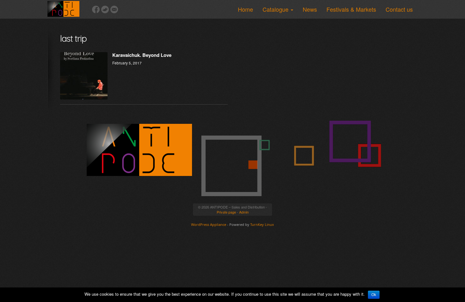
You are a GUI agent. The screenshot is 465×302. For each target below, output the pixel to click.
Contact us (399, 9)
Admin (244, 211)
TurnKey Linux (262, 224)
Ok (373, 295)
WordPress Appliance (208, 224)
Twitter (105, 9)
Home (245, 9)
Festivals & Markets (351, 9)
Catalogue (276, 9)
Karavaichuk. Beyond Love (141, 54)
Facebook (96, 9)
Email (114, 9)
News (310, 9)
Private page (226, 211)
